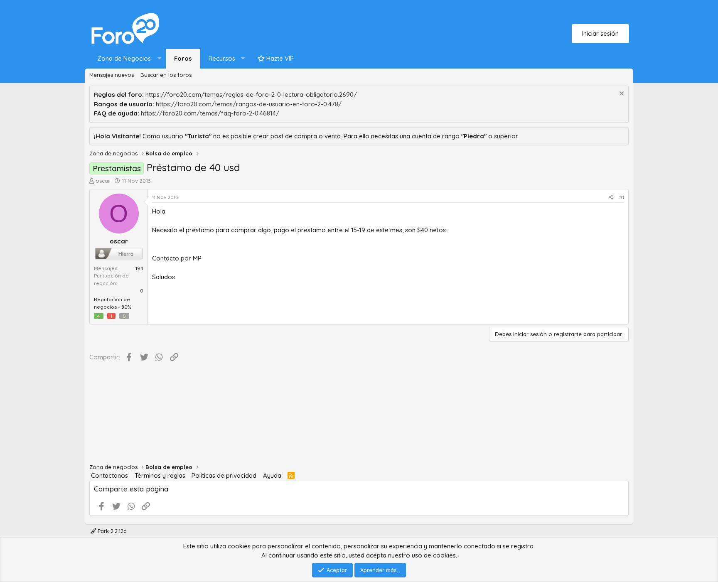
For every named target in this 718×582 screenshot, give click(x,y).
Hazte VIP (279, 58)
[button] (127, 59)
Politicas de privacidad (224, 475)
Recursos (222, 58)
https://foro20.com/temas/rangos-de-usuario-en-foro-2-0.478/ (249, 104)
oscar (103, 180)
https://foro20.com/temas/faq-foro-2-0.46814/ (210, 113)
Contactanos (109, 475)
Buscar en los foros (166, 74)
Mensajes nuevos (111, 74)
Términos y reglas (160, 475)
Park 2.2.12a (111, 531)
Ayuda (272, 475)
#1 (621, 197)
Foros (183, 58)
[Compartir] (611, 197)
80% (126, 307)
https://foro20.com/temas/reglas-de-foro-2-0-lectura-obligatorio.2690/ (251, 94)
